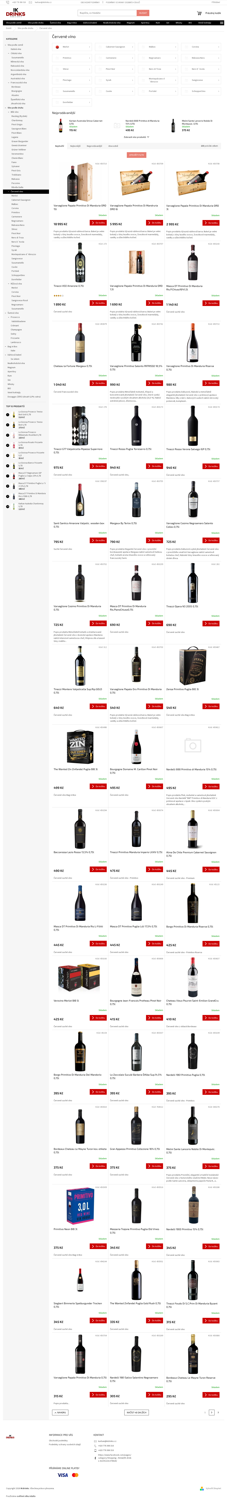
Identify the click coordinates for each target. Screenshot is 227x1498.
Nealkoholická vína (16, 363)
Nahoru (61, 1412)
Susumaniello (18, 57)
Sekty (13, 334)
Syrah (14, 250)
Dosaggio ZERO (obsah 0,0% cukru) (24, 396)
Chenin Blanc (17, 158)
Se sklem (15, 359)
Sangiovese (17, 258)
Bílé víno (15, 112)
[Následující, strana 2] (212, 1412)
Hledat (143, 13)
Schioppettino (18, 275)
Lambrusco (16, 342)
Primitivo (16, 212)
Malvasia (16, 179)
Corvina (15, 208)
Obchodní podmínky (90, 2)
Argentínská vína (18, 74)
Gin (9, 380)
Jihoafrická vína (18, 103)
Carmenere (17, 216)
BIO (9, 388)
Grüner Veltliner (19, 149)
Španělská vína (18, 99)
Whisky (11, 384)
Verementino (18, 153)
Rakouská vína (17, 66)
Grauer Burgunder (20, 141)
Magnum (11, 367)
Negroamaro (17, 221)
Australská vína (18, 78)
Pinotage (16, 246)
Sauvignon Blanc (19, 128)
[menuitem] (14, 22)
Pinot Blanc (17, 133)
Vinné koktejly (14, 392)
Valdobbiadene (19, 321)
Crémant (15, 325)
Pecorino (16, 183)
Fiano (14, 162)
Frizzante (15, 338)
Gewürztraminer (19, 145)
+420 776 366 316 (106, 1445)
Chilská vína (16, 53)
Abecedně (113, 146)
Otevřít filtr (136, 155)
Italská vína (16, 49)
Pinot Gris (16, 170)
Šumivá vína (13, 313)
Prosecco (15, 317)
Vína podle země (15, 45)
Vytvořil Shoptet (213, 1488)
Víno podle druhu (15, 107)
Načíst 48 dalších (136, 1412)
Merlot (15, 195)
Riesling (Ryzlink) (19, 116)
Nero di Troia (18, 237)
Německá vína (17, 61)
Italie (13, 350)
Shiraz (14, 229)
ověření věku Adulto (26, 1496)
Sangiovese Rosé (20, 300)
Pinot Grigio (17, 124)
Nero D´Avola (18, 241)
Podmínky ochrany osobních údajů (123, 2)
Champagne (16, 329)
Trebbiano (16, 174)
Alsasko (15, 95)
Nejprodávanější (94, 146)
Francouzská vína (19, 82)
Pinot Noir (16, 233)
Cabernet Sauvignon (21, 200)
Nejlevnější (75, 146)
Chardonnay (17, 120)
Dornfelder (17, 279)
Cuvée (14, 267)
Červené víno (17, 191)
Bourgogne (17, 91)
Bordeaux (16, 86)
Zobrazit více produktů (135, 137)
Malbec (15, 204)
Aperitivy (12, 371)
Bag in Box (12, 346)
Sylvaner (16, 166)
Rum (10, 375)
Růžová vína (16, 283)
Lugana (15, 137)
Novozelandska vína (20, 70)
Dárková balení (14, 354)
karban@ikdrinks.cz (107, 1441)
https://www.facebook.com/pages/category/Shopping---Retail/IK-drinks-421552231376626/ (114, 1458)
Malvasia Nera (18, 225)
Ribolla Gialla (17, 187)
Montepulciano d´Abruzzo (24, 254)
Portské (15, 271)
